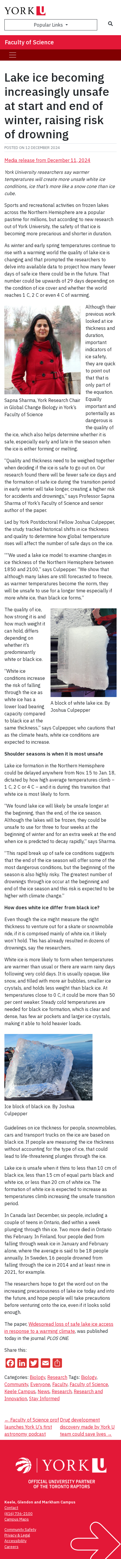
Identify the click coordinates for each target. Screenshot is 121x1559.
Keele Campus (20, 1391)
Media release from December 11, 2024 (47, 160)
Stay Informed (44, 1398)
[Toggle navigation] (13, 55)
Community (16, 1384)
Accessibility (15, 1540)
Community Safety (20, 1529)
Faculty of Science (29, 42)
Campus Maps (16, 1519)
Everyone (40, 1384)
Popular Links (49, 25)
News (44, 1391)
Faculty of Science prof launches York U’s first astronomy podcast (31, 1427)
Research (57, 1377)
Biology (37, 1377)
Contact (11, 1507)
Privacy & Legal (17, 1535)
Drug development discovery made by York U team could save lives (87, 1427)
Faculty (60, 1384)
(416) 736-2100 (18, 1513)
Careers (11, 1546)
